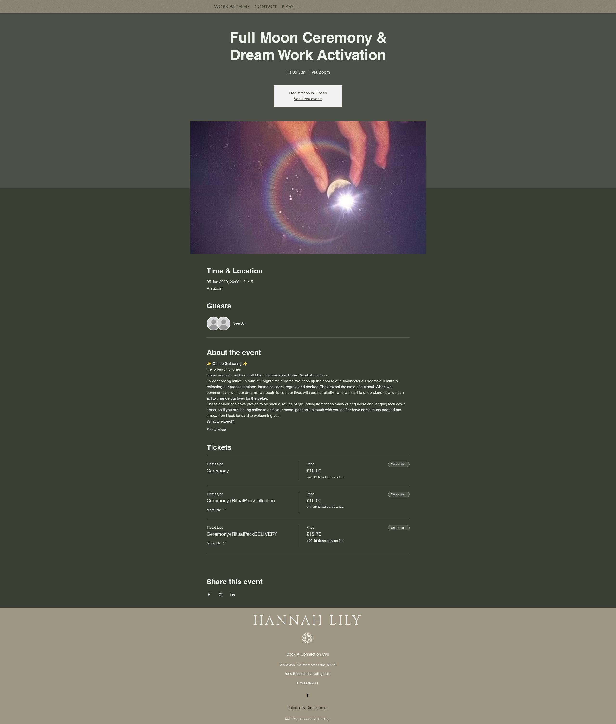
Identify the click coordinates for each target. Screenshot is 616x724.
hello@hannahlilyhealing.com (307, 674)
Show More (216, 429)
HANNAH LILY (307, 620)
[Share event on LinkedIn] (232, 594)
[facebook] (307, 695)
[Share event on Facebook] (209, 594)
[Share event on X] (220, 594)
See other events (308, 99)
